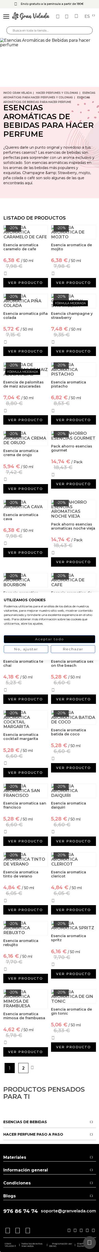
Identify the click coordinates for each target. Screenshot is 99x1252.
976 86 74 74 (20, 1211)
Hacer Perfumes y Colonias (57, 93)
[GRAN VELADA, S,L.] (31, 16)
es (88, 16)
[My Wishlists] (58, 16)
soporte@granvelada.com (68, 1211)
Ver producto (25, 283)
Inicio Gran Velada (17, 93)
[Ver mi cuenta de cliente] (67, 16)
